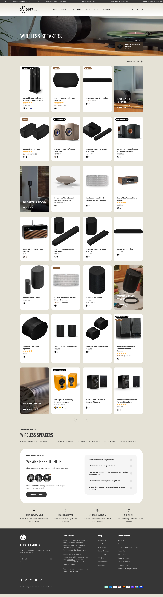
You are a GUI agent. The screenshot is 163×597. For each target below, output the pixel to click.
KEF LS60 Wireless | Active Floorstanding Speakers (33, 99)
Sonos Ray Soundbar (125, 249)
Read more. (81, 550)
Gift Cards (102, 540)
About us (121, 540)
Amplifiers (101, 544)
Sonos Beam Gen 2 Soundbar (97, 98)
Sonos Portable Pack (31, 298)
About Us (106, 9)
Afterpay (44, 519)
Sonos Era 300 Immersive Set (97, 346)
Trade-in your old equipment (128, 547)
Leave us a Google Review (127, 569)
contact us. (71, 559)
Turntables (102, 554)
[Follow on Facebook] (21, 580)
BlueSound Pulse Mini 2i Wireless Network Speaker (96, 199)
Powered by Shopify (46, 587)
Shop (55, 9)
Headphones (103, 562)
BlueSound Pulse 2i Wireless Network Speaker (65, 299)
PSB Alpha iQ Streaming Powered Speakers (63, 401)
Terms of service (124, 562)
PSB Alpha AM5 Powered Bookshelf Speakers (95, 401)
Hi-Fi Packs (102, 547)
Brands (63, 9)
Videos (96, 9)
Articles (87, 9)
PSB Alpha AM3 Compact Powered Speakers (127, 401)
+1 (65, 407)
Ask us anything (36, 494)
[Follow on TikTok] (40, 580)
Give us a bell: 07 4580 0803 (42, 1)
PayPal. (36, 521)
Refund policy (123, 554)
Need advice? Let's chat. (106, 1)
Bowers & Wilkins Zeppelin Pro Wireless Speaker (64, 199)
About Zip (121, 551)
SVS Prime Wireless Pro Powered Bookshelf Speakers (126, 348)
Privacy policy (123, 565)
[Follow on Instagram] (26, 580)
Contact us (122, 544)
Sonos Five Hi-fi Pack (31, 149)
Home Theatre (103, 551)
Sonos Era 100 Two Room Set (65, 346)
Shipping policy (123, 558)
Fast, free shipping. (75, 1)
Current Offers (75, 9)
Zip (30, 521)
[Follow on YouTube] (36, 580)
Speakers (101, 565)
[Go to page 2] (86, 419)
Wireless (101, 558)
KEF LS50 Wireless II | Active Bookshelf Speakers (127, 150)
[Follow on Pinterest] (31, 580)
